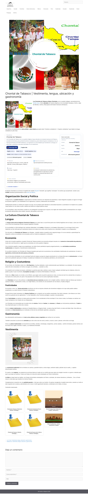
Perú (52, 9)
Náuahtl (37, 190)
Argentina (9, 9)
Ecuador (65, 9)
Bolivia (14, 12)
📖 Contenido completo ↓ (12, 186)
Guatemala (58, 9)
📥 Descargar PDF (12, 147)
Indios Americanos (31, 9)
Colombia (22, 9)
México (39, 9)
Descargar (77, 151)
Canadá (15, 9)
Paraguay (9, 12)
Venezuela (45, 9)
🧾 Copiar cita (23, 147)
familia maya (36, 103)
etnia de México (31, 192)
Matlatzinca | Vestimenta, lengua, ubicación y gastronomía (19, 441)
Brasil (78, 9)
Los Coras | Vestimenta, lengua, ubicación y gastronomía (19, 440)
